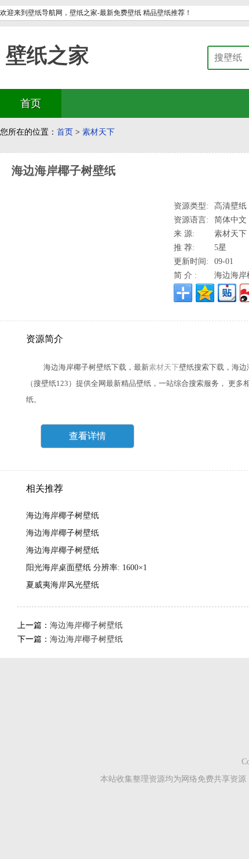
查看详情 (87, 436)
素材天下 (98, 132)
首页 (65, 132)
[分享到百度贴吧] (227, 293)
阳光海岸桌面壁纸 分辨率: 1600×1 (86, 567)
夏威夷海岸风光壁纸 (62, 585)
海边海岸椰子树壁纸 (62, 515)
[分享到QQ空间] (205, 293)
